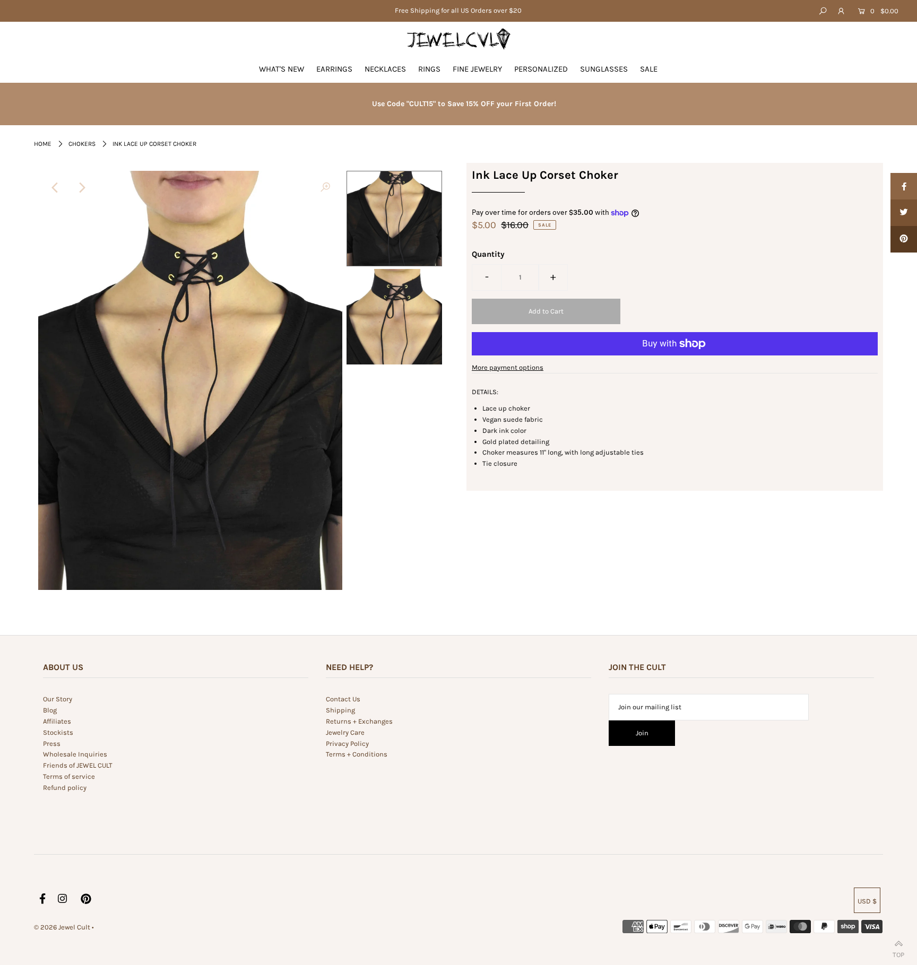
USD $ (867, 901)
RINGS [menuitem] (429, 69)
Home (42, 143)
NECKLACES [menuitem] (385, 69)
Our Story (57, 699)
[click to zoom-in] (325, 187)
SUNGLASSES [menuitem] (604, 69)
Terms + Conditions (356, 754)
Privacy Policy (347, 743)
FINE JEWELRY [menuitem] (477, 69)
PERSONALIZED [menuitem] (541, 69)
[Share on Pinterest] (903, 239)
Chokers (82, 143)
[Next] (81, 187)
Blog (50, 710)
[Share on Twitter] (903, 212)
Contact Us (343, 699)
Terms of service (69, 776)
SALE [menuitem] (649, 69)
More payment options (507, 367)
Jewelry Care (345, 732)
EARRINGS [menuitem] (334, 69)
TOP (898, 952)
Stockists (58, 732)
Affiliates (57, 721)
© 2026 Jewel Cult (62, 927)
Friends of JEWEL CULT (78, 765)
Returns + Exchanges (359, 721)
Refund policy (64, 788)
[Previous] (55, 187)
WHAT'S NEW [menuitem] (281, 69)
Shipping (340, 710)
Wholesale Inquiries (75, 754)
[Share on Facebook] (903, 186)
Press (51, 743)
